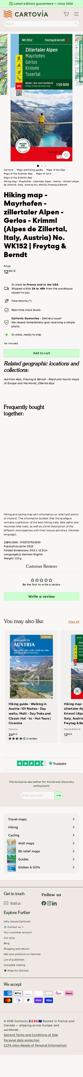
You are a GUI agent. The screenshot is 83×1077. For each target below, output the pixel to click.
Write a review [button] (41, 596)
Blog (6, 943)
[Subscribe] (59, 795)
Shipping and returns (16, 948)
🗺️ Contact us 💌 (14, 927)
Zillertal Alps (46, 383)
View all (73, 621)
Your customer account (18, 932)
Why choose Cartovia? (17, 921)
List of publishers (14, 959)
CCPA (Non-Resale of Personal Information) (35, 1045)
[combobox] (41, 23)
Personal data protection (21, 1040)
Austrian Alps (12, 379)
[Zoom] (66, 155)
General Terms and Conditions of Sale (31, 1035)
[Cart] (66, 14)
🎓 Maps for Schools (16, 970)
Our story (9, 937)
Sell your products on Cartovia (22, 954)
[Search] (76, 23)
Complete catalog (14, 965)
